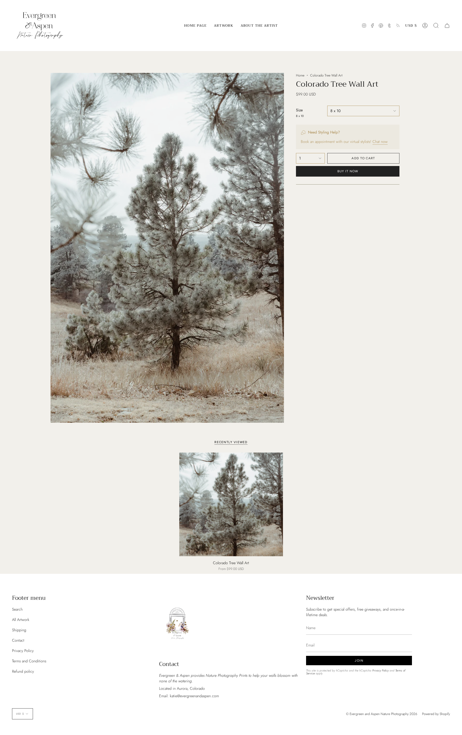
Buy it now (347, 171)
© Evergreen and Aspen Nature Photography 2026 (381, 713)
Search (17, 609)
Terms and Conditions (29, 661)
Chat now (380, 141)
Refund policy (23, 671)
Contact (18, 640)
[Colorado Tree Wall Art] (231, 504)
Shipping (19, 630)
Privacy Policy (23, 650)
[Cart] (447, 25)
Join (359, 660)
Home (300, 75)
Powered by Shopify (436, 713)
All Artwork (20, 619)
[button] (223, 25)
